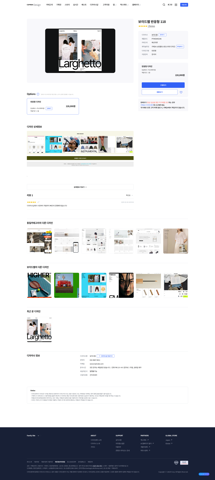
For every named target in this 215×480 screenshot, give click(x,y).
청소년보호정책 (71, 462)
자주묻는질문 (120, 443)
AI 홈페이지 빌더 (146, 443)
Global (168, 443)
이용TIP (118, 447)
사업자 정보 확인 (97, 466)
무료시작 (184, 5)
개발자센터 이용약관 (47, 462)
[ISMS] (181, 463)
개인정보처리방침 (60, 462)
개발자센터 (144, 447)
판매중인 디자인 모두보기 (80, 158)
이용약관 (36, 462)
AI (205, 474)
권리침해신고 (82, 462)
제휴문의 (90, 462)
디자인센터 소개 (96, 440)
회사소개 (29, 462)
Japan (168, 440)
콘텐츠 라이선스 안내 (123, 450)
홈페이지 (135, 4)
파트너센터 (144, 450)
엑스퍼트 (123, 4)
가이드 (93, 447)
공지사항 (119, 440)
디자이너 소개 (95, 443)
